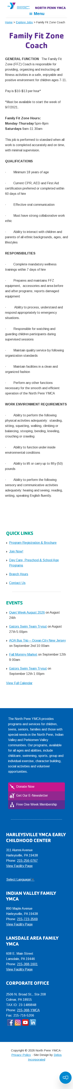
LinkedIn (33, 1022)
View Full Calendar (19, 683)
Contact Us (17, 583)
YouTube (25, 1022)
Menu (39, 14)
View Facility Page (19, 866)
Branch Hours (18, 574)
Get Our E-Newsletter (32, 795)
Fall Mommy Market (23, 654)
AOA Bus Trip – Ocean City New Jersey (37, 640)
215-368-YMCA (28, 1010)
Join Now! (16, 551)
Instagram (18, 1022)
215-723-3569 (27, 919)
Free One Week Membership (36, 804)
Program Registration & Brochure (33, 542)
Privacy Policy (21, 1055)
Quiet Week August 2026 (27, 612)
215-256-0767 (27, 860)
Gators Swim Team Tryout (28, 626)
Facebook (10, 1022)
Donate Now (25, 786)
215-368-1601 (27, 964)
